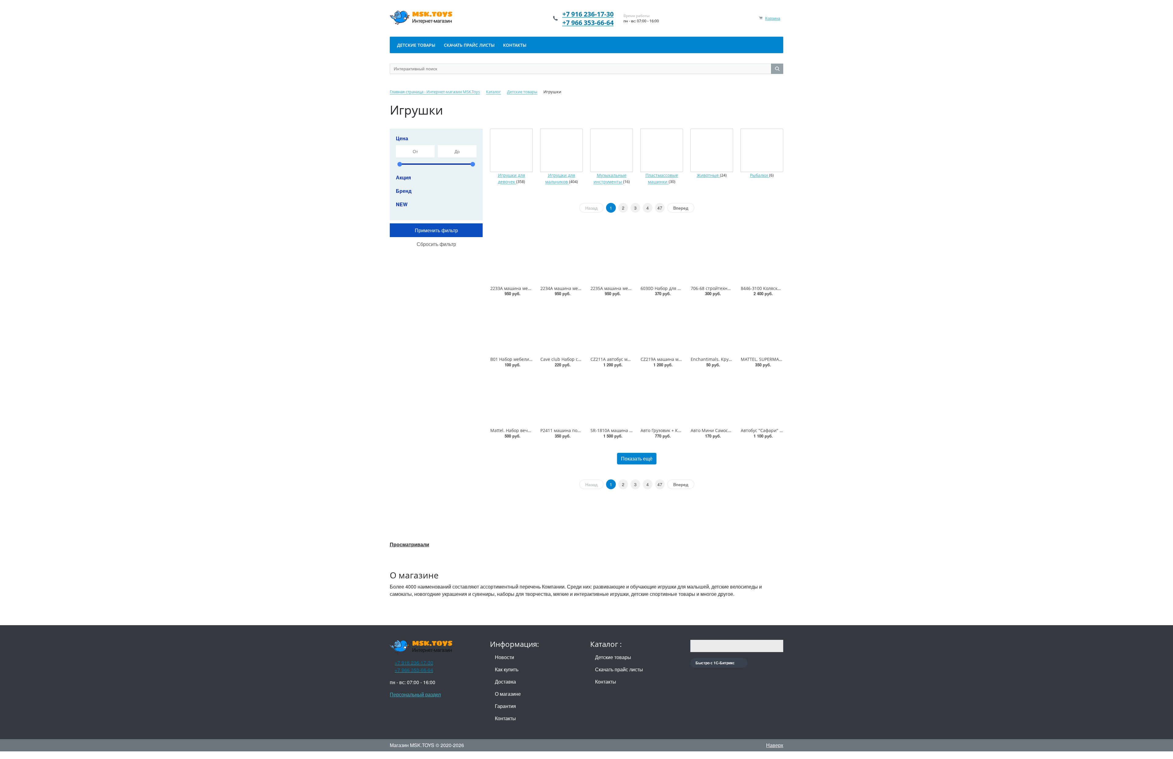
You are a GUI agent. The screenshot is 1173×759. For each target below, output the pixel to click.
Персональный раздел (415, 694)
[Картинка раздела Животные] (711, 150)
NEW (401, 204)
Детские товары (613, 657)
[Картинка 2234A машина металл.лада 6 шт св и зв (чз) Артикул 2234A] (561, 257)
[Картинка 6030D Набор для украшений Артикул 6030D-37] (662, 257)
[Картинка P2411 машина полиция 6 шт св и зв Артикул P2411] (561, 399)
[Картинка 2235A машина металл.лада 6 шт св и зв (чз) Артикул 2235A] (611, 257)
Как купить (506, 669)
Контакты (505, 718)
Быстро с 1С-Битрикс (715, 663)
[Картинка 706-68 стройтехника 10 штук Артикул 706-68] (712, 257)
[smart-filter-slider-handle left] (399, 164)
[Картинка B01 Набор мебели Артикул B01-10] (511, 327)
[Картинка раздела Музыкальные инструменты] (611, 150)
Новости (504, 657)
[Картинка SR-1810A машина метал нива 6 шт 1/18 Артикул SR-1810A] (611, 399)
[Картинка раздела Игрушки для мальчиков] (561, 150)
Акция (403, 177)
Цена (402, 138)
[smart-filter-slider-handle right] (472, 164)
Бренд (403, 190)
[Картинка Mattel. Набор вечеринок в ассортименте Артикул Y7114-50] (511, 399)
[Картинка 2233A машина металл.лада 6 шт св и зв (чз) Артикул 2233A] (511, 257)
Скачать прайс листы (619, 669)
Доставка (505, 681)
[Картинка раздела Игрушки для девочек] (511, 150)
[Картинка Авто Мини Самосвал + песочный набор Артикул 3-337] (712, 399)
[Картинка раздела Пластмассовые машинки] (661, 150)
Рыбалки (759, 175)
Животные (708, 175)
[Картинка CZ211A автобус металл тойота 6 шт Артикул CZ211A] (611, 327)
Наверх (774, 745)
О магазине (508, 693)
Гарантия (505, 706)
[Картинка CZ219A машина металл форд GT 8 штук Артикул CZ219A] (662, 327)
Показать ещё (636, 458)
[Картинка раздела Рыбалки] (761, 150)
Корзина (772, 18)
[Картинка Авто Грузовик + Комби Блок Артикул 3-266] (662, 399)
